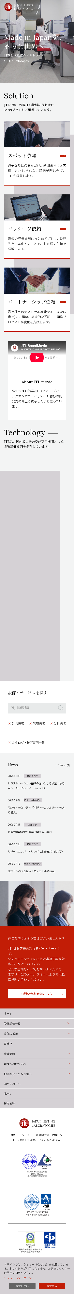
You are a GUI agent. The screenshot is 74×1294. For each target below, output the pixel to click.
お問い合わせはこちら (36, 993)
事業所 (8, 1044)
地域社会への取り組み (18, 1074)
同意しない (22, 1286)
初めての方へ (12, 1084)
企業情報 (9, 1054)
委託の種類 (11, 1034)
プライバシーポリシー (21, 1278)
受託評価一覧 (12, 1023)
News (7, 1093)
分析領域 (60, 723)
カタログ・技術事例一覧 (28, 742)
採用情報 (9, 1103)
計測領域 (18, 723)
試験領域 (39, 723)
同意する (52, 1286)
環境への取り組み (15, 1064)
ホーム (8, 1013)
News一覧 (64, 765)
